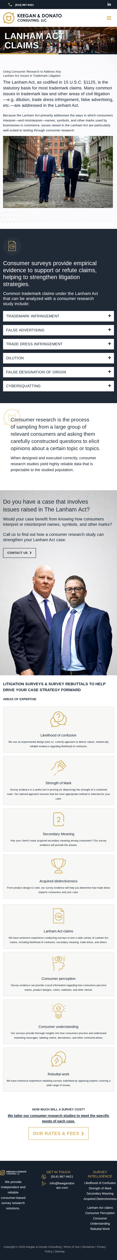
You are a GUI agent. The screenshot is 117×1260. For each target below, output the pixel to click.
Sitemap (60, 1251)
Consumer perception (59, 979)
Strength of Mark (58, 783)
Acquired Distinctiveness (100, 1198)
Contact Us (17, 552)
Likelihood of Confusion (100, 1183)
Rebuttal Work (100, 1229)
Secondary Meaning (58, 834)
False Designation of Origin (36, 372)
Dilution (15, 358)
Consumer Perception (100, 1213)
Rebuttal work (58, 1074)
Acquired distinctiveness (58, 881)
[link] (58, 877)
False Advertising (25, 330)
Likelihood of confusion (58, 735)
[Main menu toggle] (109, 18)
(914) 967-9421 (62, 1176)
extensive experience (32, 937)
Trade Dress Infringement (34, 344)
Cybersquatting (23, 386)
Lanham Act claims (58, 931)
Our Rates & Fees (56, 1133)
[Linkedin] (109, 4)
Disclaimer (88, 1246)
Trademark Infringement (33, 316)
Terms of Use (71, 1246)
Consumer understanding (58, 1027)
